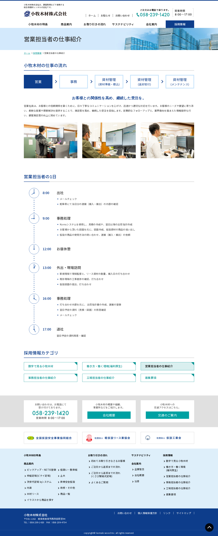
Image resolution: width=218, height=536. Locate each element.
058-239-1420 (37, 522)
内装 (29, 487)
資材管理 (109, 81)
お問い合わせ (122, 15)
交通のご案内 (167, 415)
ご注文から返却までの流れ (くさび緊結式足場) (105, 474)
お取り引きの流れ (95, 24)
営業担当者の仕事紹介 (159, 366)
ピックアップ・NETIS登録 (41, 469)
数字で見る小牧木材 (40, 366)
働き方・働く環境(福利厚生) (104, 366)
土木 (62, 475)
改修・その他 (67, 487)
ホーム (92, 15)
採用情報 (179, 24)
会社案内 (151, 24)
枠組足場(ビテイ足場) (39, 475)
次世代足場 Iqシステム (39, 481)
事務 (73, 81)
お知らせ (105, 15)
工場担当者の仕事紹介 (100, 378)
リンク (166, 513)
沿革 (137, 481)
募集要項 (150, 378)
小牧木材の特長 (38, 24)
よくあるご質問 (99, 482)
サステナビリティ (123, 24)
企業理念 (139, 469)
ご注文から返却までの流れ (105, 466)
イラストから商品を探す (40, 499)
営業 (38, 81)
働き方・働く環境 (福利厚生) (175, 468)
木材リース (33, 494)
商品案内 (66, 24)
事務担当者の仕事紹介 (42, 378)
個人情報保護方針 (147, 513)
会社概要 (109, 415)
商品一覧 (65, 494)
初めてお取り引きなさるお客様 (108, 461)
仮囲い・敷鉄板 (68, 469)
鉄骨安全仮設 (67, 481)
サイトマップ (183, 513)
